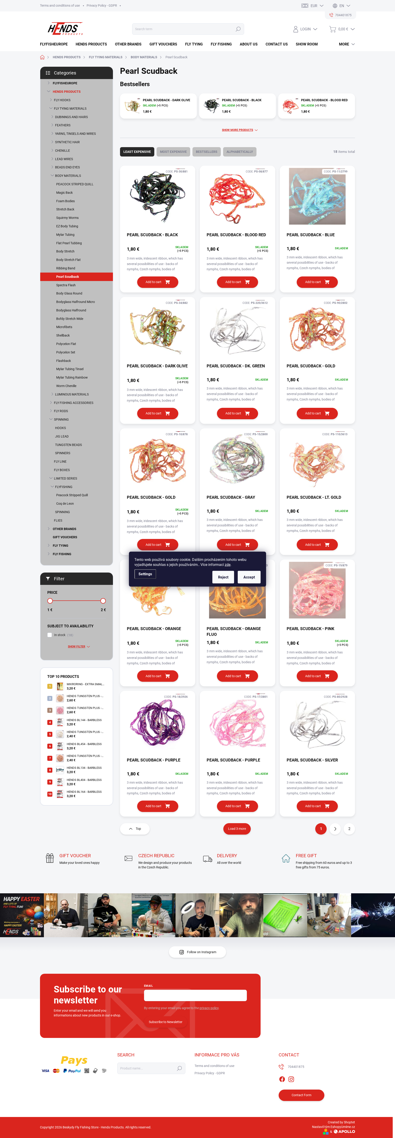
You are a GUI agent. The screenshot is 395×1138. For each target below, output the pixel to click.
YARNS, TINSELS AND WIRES (75, 133)
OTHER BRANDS (64, 529)
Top (138, 828)
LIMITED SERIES (65, 478)
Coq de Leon (65, 503)
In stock (63, 635)
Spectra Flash (66, 285)
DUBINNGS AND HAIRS (71, 117)
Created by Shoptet (341, 1122)
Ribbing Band (65, 268)
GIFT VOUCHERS (65, 537)
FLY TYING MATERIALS (70, 108)
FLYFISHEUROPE (65, 83)
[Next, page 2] (335, 829)
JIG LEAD (62, 436)
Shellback (63, 335)
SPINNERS (62, 453)
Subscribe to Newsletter (165, 1022)
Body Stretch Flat (68, 260)
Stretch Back (65, 209)
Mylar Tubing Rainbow (72, 377)
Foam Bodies (65, 201)
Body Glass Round (69, 293)
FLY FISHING (62, 554)
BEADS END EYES (67, 167)
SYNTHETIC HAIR (67, 142)
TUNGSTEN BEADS (68, 445)
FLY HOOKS (62, 100)
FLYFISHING (63, 487)
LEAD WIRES (64, 159)
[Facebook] (282, 1078)
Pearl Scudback (67, 277)
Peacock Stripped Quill (72, 495)
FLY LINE (60, 461)
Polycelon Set (65, 352)
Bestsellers (206, 152)
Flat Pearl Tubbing (69, 243)
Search (238, 29)
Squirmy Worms (67, 218)
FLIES (58, 520)
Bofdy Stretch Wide (69, 319)
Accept (249, 577)
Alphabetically (240, 152)
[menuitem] (55, 44)
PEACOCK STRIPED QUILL (74, 184)
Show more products (237, 130)
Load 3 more (237, 828)
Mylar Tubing (65, 234)
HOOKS (60, 428)
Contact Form (301, 1095)
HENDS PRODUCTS (67, 91)
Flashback (63, 361)
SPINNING (61, 419)
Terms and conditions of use (60, 5)
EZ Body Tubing (67, 226)
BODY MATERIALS (68, 176)
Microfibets (64, 327)
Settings (145, 574)
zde (227, 564)
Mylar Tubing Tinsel (69, 369)
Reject (223, 577)
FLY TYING (60, 545)
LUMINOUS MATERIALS (72, 394)
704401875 (296, 1067)
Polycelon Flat (66, 344)
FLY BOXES (62, 470)
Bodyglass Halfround (71, 310)
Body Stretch (65, 251)
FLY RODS (61, 411)
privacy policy (209, 1008)
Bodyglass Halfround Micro (75, 302)
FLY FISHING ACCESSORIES (73, 403)
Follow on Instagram (201, 952)
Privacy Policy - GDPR (102, 5)
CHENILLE (62, 150)
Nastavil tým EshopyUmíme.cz (333, 1127)
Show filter (76, 646)
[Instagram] (291, 1078)
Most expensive (173, 152)
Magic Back (64, 192)
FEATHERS (62, 125)
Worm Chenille (66, 386)
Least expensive (137, 152)
